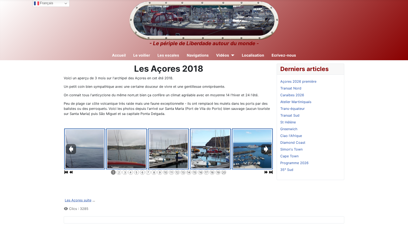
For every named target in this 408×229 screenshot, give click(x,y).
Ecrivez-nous (284, 55)
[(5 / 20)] (252, 148)
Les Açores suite (78, 200)
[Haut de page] (401, 221)
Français (46, 3)
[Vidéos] (231, 55)
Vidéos (222, 55)
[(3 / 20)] (168, 148)
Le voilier (141, 55)
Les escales (168, 55)
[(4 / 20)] (210, 148)
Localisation (253, 55)
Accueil (119, 55)
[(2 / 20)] (126, 148)
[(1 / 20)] (84, 148)
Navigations (198, 55)
